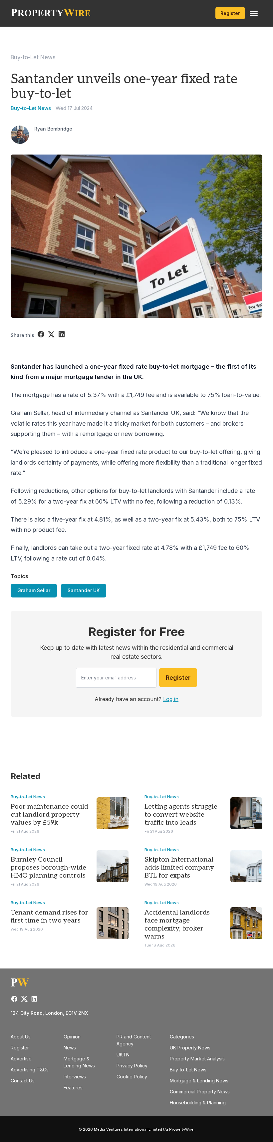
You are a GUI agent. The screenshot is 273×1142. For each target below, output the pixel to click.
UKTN (123, 1054)
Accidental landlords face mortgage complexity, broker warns (177, 925)
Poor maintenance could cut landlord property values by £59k (49, 815)
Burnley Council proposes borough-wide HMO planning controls (48, 868)
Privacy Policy (132, 1065)
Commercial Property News (200, 1091)
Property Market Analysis (197, 1058)
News (70, 1047)
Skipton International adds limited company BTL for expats (179, 868)
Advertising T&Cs (30, 1069)
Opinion (72, 1036)
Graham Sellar (33, 590)
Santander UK (84, 590)
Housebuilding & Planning (198, 1102)
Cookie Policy (132, 1076)
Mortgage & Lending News (199, 1080)
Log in (170, 699)
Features (73, 1087)
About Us (21, 1036)
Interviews (75, 1076)
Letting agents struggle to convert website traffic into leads (180, 815)
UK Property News (190, 1047)
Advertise (21, 1058)
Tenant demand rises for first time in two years (49, 917)
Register (230, 13)
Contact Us (23, 1080)
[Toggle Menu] (254, 13)
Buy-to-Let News (33, 57)
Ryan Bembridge (53, 129)
